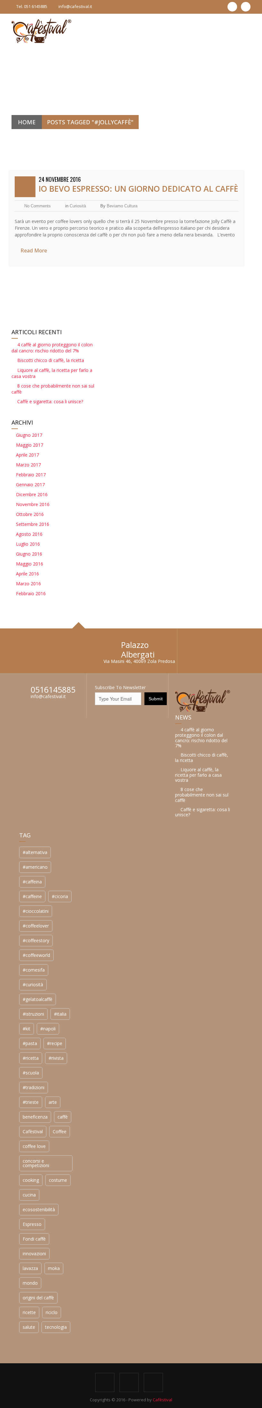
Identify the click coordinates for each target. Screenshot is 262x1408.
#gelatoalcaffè (37, 999)
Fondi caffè (34, 1239)
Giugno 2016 (29, 554)
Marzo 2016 (28, 584)
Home (26, 122)
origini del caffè (38, 1298)
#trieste (31, 1102)
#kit (26, 1029)
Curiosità (78, 206)
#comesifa (34, 970)
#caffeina (32, 882)
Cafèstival (33, 1131)
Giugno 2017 (29, 435)
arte (53, 1102)
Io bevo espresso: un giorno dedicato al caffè (138, 188)
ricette (29, 1312)
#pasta (30, 1043)
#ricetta (31, 1058)
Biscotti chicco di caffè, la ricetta (50, 360)
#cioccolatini (36, 911)
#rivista (56, 1058)
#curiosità (33, 984)
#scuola (31, 1073)
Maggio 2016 (29, 564)
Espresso (32, 1224)
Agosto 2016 (29, 534)
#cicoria (60, 896)
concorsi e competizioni (36, 1163)
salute (29, 1327)
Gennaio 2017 (30, 484)
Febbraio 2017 (31, 475)
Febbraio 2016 (31, 593)
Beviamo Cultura (122, 206)
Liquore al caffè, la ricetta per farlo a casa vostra (198, 774)
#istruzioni (33, 1014)
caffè (63, 1117)
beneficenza (35, 1117)
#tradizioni (33, 1087)
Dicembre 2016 (32, 494)
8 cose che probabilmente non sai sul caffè (201, 794)
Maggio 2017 (29, 445)
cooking (31, 1180)
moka (54, 1268)
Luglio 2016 (28, 544)
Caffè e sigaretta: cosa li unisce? (50, 401)
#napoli (48, 1029)
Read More (33, 250)
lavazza (30, 1268)
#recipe (54, 1043)
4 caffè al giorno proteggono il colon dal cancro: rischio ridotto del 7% (52, 348)
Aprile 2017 (27, 455)
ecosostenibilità (39, 1209)
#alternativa (35, 852)
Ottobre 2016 (30, 514)
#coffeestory (36, 940)
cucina (29, 1195)
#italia (60, 1014)
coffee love (34, 1146)
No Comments (37, 206)
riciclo (52, 1312)
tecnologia (56, 1327)
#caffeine (32, 896)
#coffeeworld (36, 955)
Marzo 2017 (28, 465)
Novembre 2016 (33, 504)
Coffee (59, 1131)
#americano (35, 867)
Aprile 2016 (27, 574)
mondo (30, 1283)
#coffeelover (36, 926)
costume (58, 1180)
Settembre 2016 (32, 524)
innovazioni (34, 1253)
